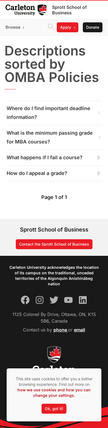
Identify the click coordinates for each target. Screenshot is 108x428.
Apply (65, 27)
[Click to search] (50, 27)
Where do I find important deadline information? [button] (48, 112)
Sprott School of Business (69, 9)
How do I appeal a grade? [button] (37, 173)
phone (60, 330)
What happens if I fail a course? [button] (45, 157)
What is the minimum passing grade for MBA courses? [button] (50, 137)
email (79, 330)
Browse (13, 27)
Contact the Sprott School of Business (54, 244)
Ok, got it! (54, 408)
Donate (92, 27)
